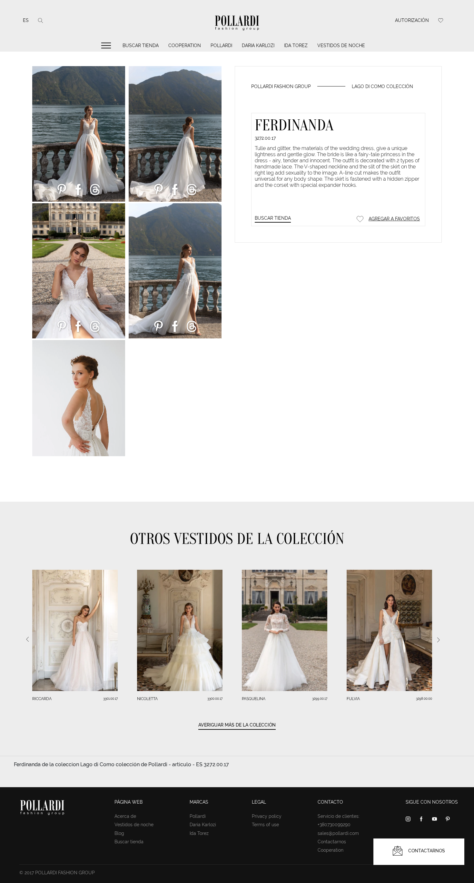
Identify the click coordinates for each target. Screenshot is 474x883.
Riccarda (42, 699)
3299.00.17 (319, 698)
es (26, 20)
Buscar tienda (141, 45)
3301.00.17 (110, 698)
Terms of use (265, 824)
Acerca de (125, 816)
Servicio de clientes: (339, 816)
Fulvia (353, 699)
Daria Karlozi (258, 45)
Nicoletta (147, 699)
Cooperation (184, 45)
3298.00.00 (424, 698)
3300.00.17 (214, 698)
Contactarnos (332, 841)
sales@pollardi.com (338, 833)
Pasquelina (253, 699)
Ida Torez (296, 45)
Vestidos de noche (341, 45)
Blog (119, 833)
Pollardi (221, 45)
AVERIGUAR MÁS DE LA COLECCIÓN (237, 724)
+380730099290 (334, 824)
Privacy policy (266, 816)
